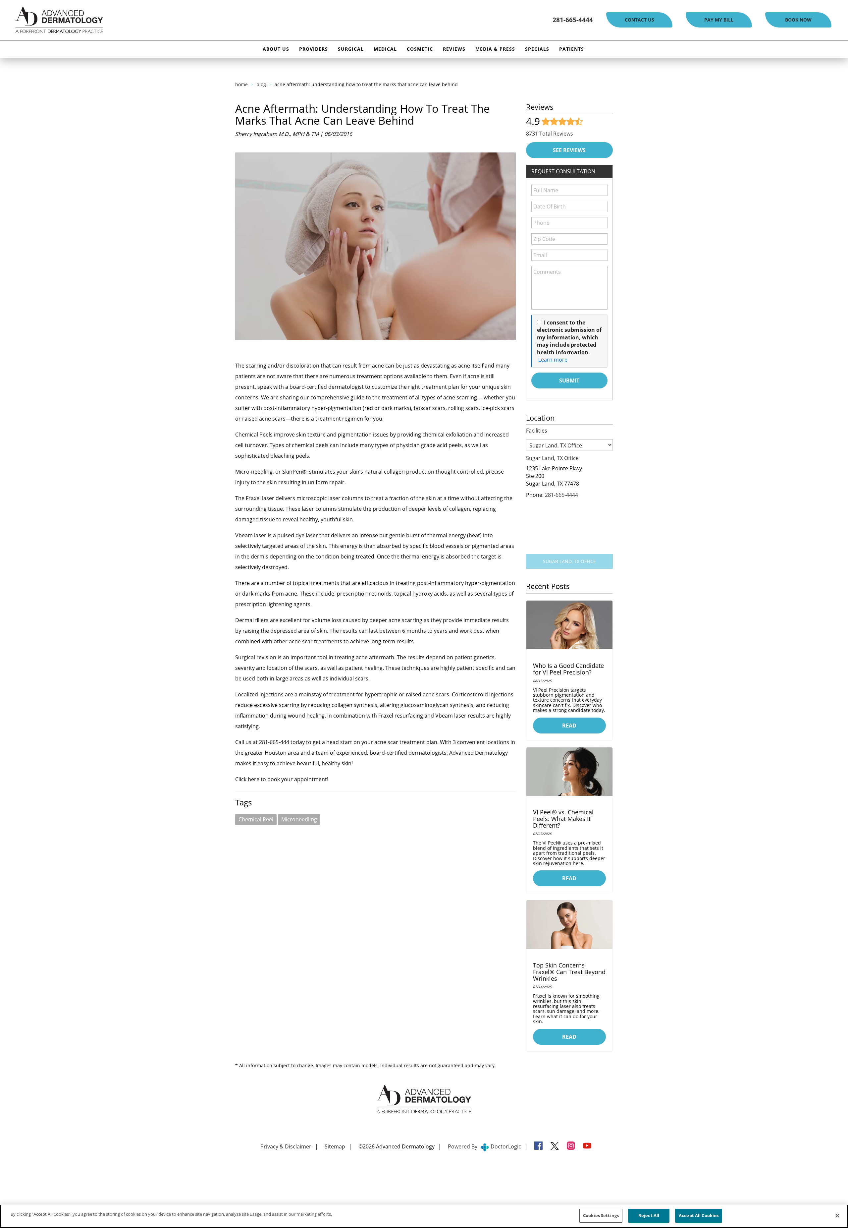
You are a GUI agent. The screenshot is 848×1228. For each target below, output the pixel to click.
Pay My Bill (718, 20)
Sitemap (335, 1146)
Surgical (351, 49)
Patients (571, 49)
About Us (276, 49)
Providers (313, 49)
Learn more (552, 359)
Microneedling (299, 819)
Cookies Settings (601, 1215)
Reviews (454, 49)
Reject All (648, 1215)
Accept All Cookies (698, 1215)
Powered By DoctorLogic (484, 1146)
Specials (537, 49)
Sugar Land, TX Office (569, 561)
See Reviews (569, 150)
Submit (569, 380)
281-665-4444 (573, 19)
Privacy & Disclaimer (285, 1146)
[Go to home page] (136, 20)
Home (241, 84)
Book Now (798, 20)
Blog (261, 84)
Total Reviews (549, 133)
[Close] (837, 1215)
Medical (385, 49)
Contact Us (639, 20)
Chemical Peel (255, 819)
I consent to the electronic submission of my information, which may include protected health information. (569, 337)
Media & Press (495, 49)
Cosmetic (420, 49)
